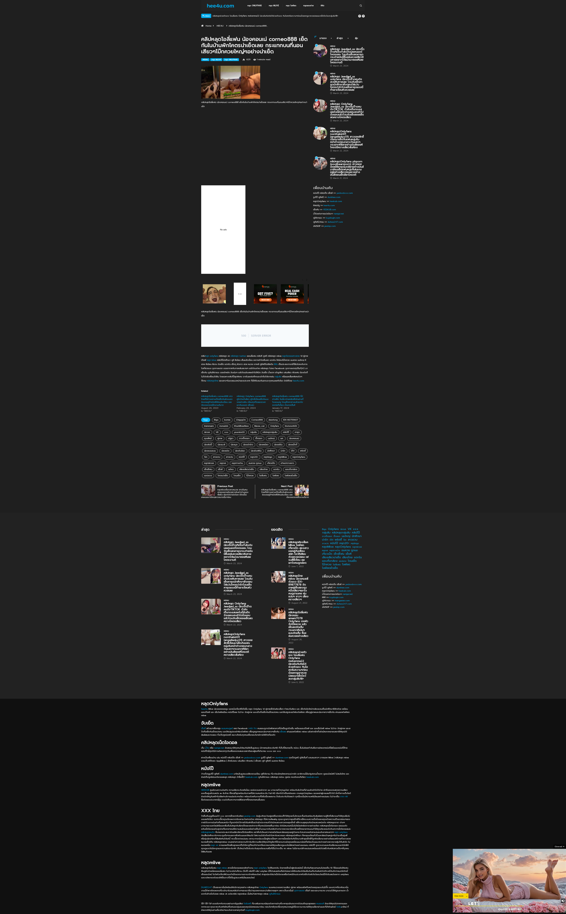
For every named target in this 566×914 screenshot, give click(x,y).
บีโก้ (292, 450)
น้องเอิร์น (278, 444)
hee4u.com (298, 380)
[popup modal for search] (361, 5)
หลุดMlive (282, 457)
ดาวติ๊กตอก (244, 438)
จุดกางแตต (299, 890)
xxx (226, 432)
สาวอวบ (216, 457)
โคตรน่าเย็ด (223, 475)
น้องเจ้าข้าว (248, 444)
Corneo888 (257, 419)
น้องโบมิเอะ (240, 450)
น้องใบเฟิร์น (256, 450)
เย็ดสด (283, 731)
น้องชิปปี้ (208, 444)
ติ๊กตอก (258, 438)
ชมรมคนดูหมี (227, 728)
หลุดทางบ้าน (237, 463)
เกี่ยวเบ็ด (271, 463)
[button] (359, 16)
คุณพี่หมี (208, 438)
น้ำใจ (207, 747)
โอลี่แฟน (263, 475)
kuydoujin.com (333, 217)
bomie (227, 419)
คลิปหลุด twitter (238, 356)
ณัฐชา (230, 438)
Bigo (216, 419)
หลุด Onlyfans (254, 5)
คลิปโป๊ (286, 432)
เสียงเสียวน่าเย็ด (246, 469)
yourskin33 (239, 432)
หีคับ (322, 5)
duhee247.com (335, 222)
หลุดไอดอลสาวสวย (291, 356)
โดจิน (339, 906)
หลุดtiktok (209, 463)
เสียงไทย (264, 469)
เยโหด (231, 469)
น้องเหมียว (263, 444)
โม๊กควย (250, 475)
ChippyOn (241, 419)
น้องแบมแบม (210, 450)
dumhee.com (334, 197)
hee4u (204, 709)
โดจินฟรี (247, 903)
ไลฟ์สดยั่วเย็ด (291, 475)
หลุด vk (214, 845)
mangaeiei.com (342, 600)
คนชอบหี (320, 903)
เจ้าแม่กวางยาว (287, 463)
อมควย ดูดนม (255, 463)
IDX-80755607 (290, 419)
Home (209, 25)
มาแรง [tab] (323, 38)
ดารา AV (344, 796)
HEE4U (220, 25)
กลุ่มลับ (278, 376)
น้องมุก (234, 444)
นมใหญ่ (271, 438)
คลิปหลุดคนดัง (208, 832)
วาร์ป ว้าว (252, 728)
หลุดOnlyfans (299, 457)
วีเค (205, 457)
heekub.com (336, 201)
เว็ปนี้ (203, 728)
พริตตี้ (303, 450)
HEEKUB (205, 790)
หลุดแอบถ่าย (308, 5)
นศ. (281, 438)
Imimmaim (209, 426)
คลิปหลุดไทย (212, 380)
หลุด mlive (274, 5)
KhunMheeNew (241, 426)
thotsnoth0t (291, 426)
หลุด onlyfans (211, 356)
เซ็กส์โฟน (208, 469)
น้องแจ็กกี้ (292, 444)
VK (217, 432)
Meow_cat (259, 426)
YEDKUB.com (329, 209)
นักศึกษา (271, 450)
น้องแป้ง (225, 450)
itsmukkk (223, 426)
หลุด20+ (254, 457)
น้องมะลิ (221, 444)
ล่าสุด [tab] (340, 38)
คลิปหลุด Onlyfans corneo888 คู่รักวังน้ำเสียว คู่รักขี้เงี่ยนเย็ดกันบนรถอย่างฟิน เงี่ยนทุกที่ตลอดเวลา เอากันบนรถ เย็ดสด (252, 401)
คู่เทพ (219, 438)
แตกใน (276, 469)
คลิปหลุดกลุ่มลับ (270, 432)
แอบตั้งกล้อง (291, 469)
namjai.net (339, 213)
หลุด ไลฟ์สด (291, 5)
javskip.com (330, 226)
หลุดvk (223, 463)
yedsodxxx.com (345, 193)
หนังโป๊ (242, 457)
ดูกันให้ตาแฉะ (275, 893)
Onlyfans (274, 426)
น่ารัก (283, 450)
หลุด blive (211, 360)
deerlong (273, 419)
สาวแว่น (229, 457)
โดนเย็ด (237, 475)
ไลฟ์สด (276, 475)
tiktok (207, 432)
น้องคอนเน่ (294, 438)
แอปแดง (208, 475)
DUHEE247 (206, 887)
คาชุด (297, 432)
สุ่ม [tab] (356, 38)
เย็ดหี (220, 469)
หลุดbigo (268, 457)
